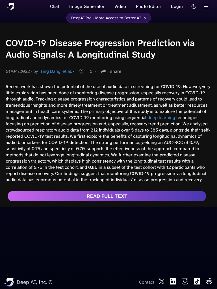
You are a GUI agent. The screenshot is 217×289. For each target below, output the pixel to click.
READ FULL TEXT (107, 196)
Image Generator (87, 6)
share (115, 71)
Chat (54, 6)
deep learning (161, 118)
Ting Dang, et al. (56, 71)
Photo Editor (149, 6)
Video (120, 6)
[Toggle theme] (193, 6)
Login (177, 6)
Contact (146, 282)
